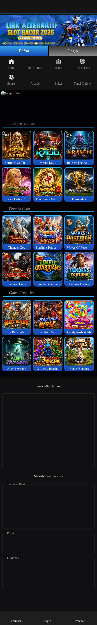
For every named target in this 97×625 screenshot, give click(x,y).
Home (11, 67)
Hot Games (35, 67)
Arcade (35, 83)
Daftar (24, 51)
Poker (58, 83)
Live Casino (82, 67)
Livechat (79, 621)
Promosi (16, 621)
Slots (58, 67)
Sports (11, 83)
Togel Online (82, 83)
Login (73, 51)
